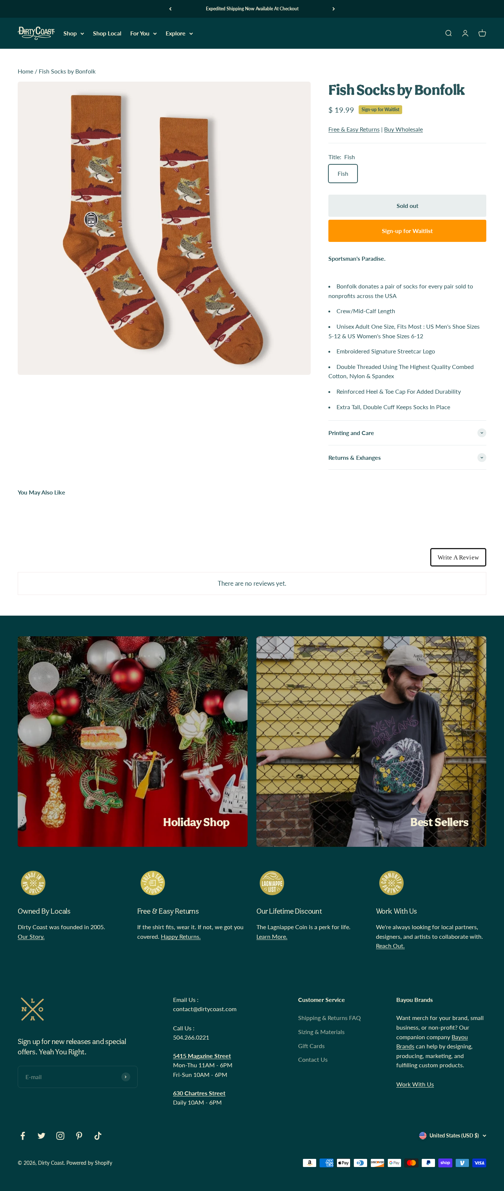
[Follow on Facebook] (23, 1136)
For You (139, 33)
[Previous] (170, 9)
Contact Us (313, 1059)
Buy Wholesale (403, 129)
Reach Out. (390, 945)
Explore (176, 33)
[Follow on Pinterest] (79, 1136)
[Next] (333, 9)
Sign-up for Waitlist (380, 109)
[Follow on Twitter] (41, 1136)
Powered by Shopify (89, 1163)
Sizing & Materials (321, 1031)
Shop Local (107, 33)
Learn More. (271, 936)
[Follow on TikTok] (98, 1136)
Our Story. (31, 936)
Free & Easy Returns (354, 129)
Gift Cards (311, 1045)
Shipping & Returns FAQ (329, 1017)
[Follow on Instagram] (60, 1136)
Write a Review (458, 557)
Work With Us (415, 1084)
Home (25, 71)
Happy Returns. (181, 936)
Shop (70, 33)
